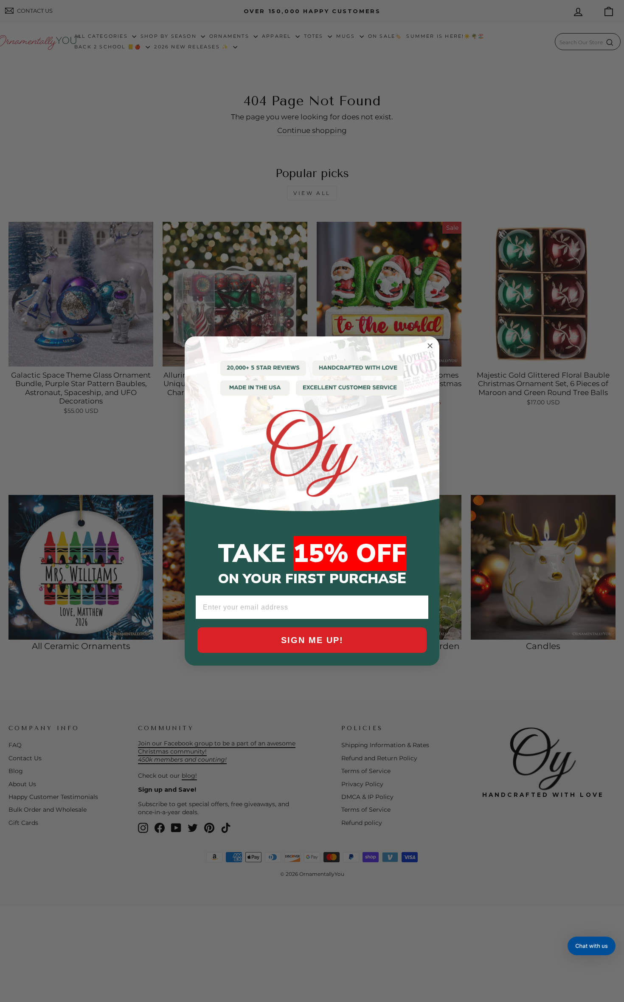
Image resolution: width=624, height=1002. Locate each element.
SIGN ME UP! (312, 640)
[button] (592, 946)
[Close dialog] (430, 346)
